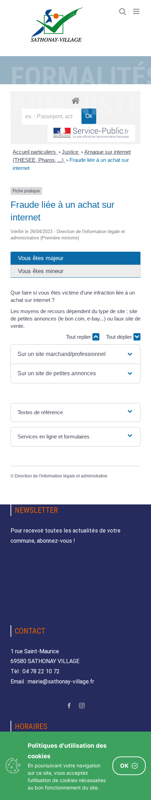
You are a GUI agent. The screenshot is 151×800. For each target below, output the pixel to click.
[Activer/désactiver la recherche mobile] (122, 11)
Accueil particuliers (35, 152)
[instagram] (82, 705)
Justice (71, 152)
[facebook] (69, 705)
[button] (75, 354)
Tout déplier (119, 337)
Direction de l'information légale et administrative (61, 476)
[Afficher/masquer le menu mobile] (136, 11)
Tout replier (79, 337)
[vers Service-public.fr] (91, 133)
